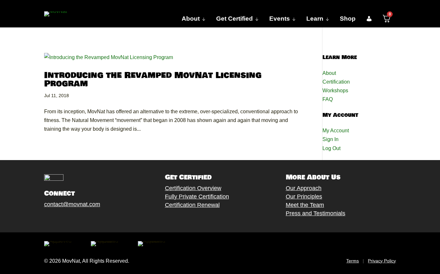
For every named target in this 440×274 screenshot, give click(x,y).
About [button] (191, 18)
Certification (336, 82)
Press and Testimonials (315, 213)
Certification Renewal (192, 205)
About (329, 73)
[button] (369, 18)
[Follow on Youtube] (80, 219)
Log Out (331, 148)
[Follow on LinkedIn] (93, 219)
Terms (352, 260)
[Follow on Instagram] (67, 219)
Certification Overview (193, 188)
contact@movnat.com (72, 204)
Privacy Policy (382, 260)
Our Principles (304, 196)
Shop (348, 18)
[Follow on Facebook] (41, 219)
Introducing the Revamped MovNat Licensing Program (153, 79)
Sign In (330, 139)
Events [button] (279, 18)
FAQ (327, 99)
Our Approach (303, 188)
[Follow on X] (54, 219)
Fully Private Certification (197, 196)
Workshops (335, 90)
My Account (335, 130)
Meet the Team (305, 205)
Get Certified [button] (234, 18)
